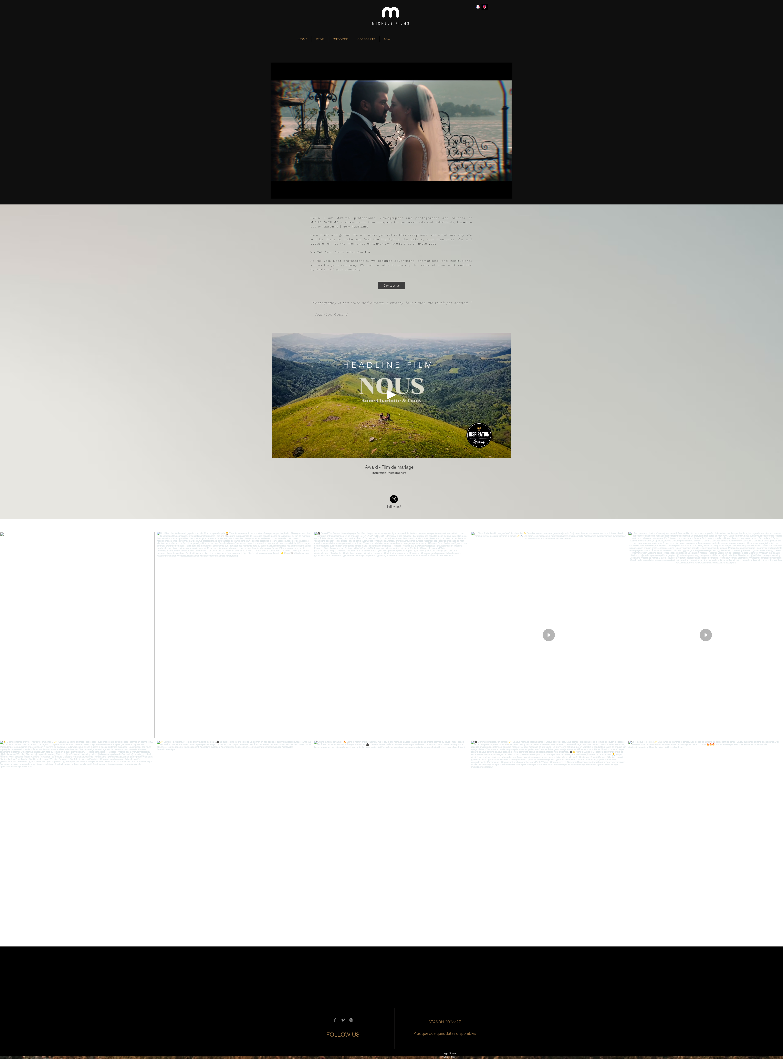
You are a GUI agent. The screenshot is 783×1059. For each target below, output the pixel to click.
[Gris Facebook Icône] (335, 1020)
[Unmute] (283, 193)
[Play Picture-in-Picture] (499, 193)
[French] (478, 7)
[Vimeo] (343, 1020)
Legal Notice (449, 1053)
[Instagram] (394, 499)
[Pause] (276, 193)
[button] (320, 39)
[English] (484, 7)
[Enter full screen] (506, 193)
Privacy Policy (448, 1056)
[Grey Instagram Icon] (351, 1020)
